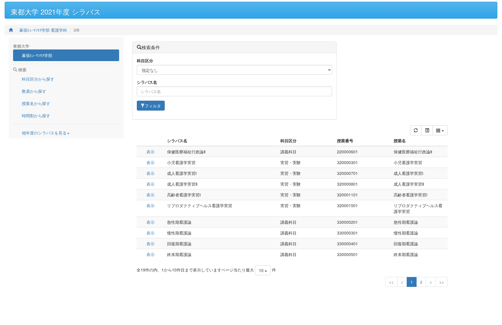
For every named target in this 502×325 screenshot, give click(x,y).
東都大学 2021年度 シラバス (56, 11)
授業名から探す (36, 103)
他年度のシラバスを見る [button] (44, 133)
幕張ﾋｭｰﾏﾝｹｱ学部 (37, 55)
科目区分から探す (38, 79)
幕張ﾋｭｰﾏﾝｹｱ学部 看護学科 (43, 30)
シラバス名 (147, 82)
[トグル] (427, 130)
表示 (150, 151)
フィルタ (153, 106)
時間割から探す (36, 115)
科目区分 (145, 60)
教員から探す (34, 91)
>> (441, 282)
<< (391, 282)
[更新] (416, 130)
